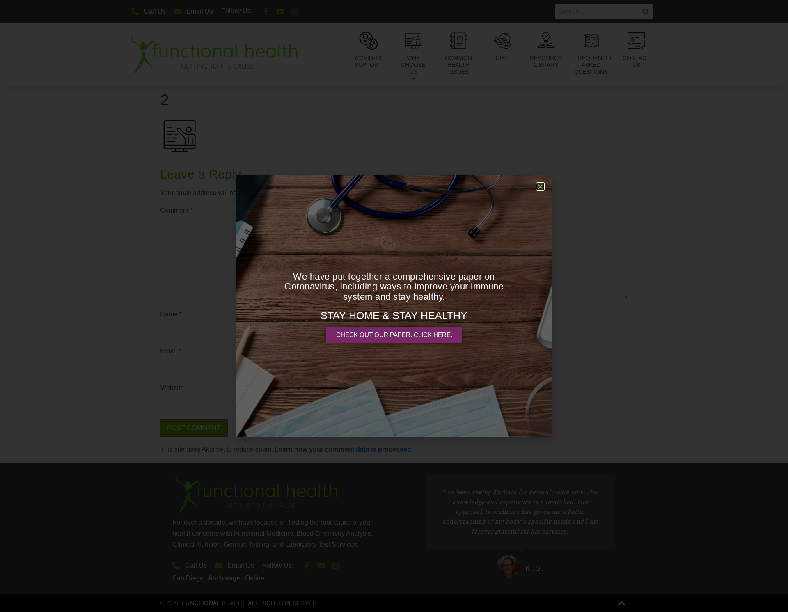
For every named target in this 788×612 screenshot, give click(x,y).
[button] (540, 186)
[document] (394, 306)
